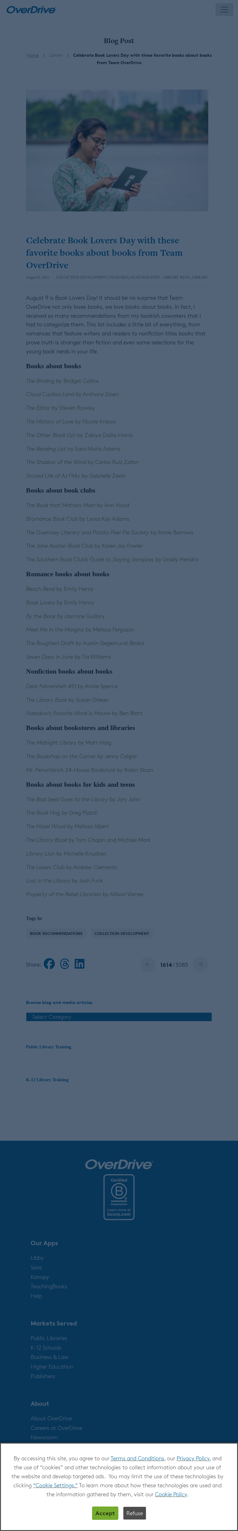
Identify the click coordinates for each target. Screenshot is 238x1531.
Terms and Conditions (137, 1458)
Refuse (134, 1513)
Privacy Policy (193, 1458)
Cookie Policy (171, 1494)
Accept (105, 1512)
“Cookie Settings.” (55, 1485)
